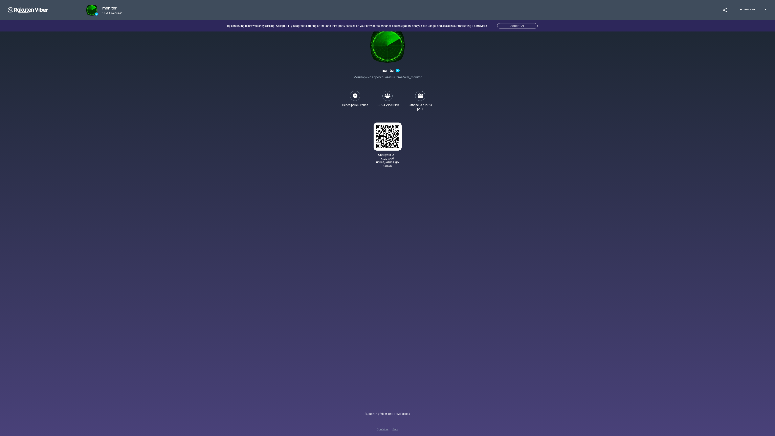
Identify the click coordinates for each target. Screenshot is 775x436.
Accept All (517, 26)
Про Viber (383, 429)
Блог (395, 429)
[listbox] (753, 9)
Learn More (479, 25)
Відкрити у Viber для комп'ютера (387, 414)
